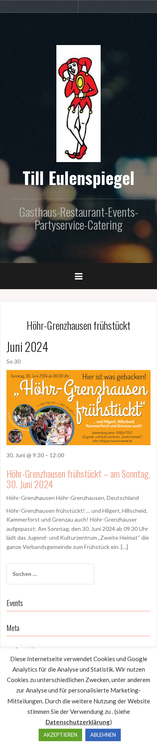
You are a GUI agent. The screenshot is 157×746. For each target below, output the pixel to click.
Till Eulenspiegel (78, 177)
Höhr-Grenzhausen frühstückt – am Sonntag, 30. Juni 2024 (78, 478)
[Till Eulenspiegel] (78, 102)
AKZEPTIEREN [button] (60, 735)
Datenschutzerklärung (77, 721)
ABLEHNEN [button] (103, 735)
